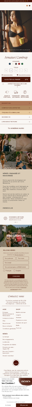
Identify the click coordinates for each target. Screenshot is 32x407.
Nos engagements (8, 339)
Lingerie (18, 315)
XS (6, 70)
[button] (24, 6)
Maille (17, 325)
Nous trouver (6, 323)
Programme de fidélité (9, 344)
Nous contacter (7, 326)
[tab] (27, 6)
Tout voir (18, 328)
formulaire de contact (18, 302)
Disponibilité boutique (24, 75)
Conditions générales (9, 328)
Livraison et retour (8, 318)
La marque (6, 336)
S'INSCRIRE (16, 276)
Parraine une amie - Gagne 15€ (8, 348)
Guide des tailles (8, 75)
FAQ (4, 321)
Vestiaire (18, 317)
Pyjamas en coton (21, 320)
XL (25, 70)
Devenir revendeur (8, 355)
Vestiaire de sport (21, 322)
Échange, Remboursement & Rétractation (8, 314)
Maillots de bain (21, 312)
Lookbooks (6, 342)
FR (6, 6)
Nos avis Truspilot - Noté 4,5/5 (8, 352)
